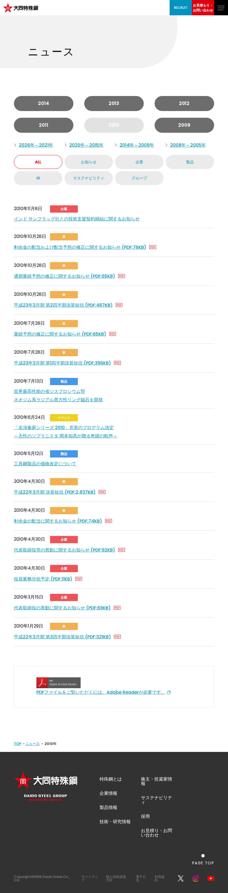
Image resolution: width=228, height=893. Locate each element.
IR (38, 178)
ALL (38, 162)
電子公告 (141, 878)
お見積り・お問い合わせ (156, 832)
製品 (190, 162)
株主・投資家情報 (156, 781)
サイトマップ (89, 878)
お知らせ (88, 162)
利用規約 (160, 878)
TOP (17, 743)
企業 (139, 162)
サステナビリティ (88, 178)
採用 (145, 816)
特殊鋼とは (111, 779)
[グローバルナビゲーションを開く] (221, 7)
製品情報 (108, 807)
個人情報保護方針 (116, 878)
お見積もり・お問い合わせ (203, 8)
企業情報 (108, 793)
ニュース (32, 743)
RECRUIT (181, 7)
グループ (139, 178)
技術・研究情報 (115, 821)
